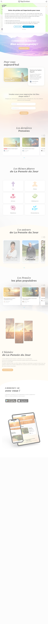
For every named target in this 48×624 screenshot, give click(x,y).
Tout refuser (24, 29)
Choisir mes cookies (18, 26)
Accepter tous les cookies (28, 26)
